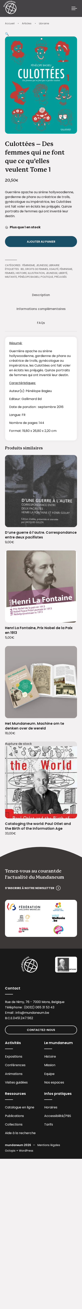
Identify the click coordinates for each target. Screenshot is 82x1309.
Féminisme (28, 265)
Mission (49, 1065)
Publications (14, 1116)
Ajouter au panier (41, 242)
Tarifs (48, 1124)
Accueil (10, 23)
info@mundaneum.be (32, 1012)
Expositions (13, 1056)
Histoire (21, 273)
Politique (47, 276)
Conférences (15, 1065)
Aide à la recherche (20, 1133)
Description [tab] (41, 295)
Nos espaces (54, 1082)
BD (22, 269)
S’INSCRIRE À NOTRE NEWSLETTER (29, 888)
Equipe (49, 1074)
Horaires (50, 1107)
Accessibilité (54, 1116)
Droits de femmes (36, 269)
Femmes (10, 273)
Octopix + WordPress (19, 1151)
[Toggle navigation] (74, 8)
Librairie (44, 23)
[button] (7, 34)
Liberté (63, 273)
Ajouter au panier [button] (69, 521)
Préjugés (60, 276)
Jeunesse (42, 265)
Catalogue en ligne (19, 1107)
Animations (13, 1074)
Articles (26, 23)
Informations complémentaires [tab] (41, 309)
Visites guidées (16, 1082)
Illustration (36, 273)
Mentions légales (48, 1145)
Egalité (54, 269)
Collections (13, 1124)
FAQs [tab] (41, 323)
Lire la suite (69, 812)
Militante (11, 276)
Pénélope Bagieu (28, 276)
